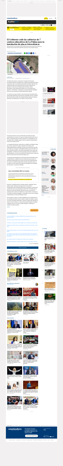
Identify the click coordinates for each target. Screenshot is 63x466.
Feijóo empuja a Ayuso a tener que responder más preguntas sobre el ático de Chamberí (30, 376)
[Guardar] (35, 53)
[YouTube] (51, 25)
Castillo (32, 425)
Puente (30, 425)
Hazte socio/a (46, 18)
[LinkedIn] (33, 53)
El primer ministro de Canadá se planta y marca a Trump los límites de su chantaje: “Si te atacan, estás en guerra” (14, 264)
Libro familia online (51, 425)
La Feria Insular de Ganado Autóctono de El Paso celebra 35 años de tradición (50, 277)
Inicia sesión (50, 18)
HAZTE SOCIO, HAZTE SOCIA (31, 435)
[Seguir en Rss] (53, 436)
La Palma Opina (53, 149)
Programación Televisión (55, 425)
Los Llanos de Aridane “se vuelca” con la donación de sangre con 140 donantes (30, 298)
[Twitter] (41, 25)
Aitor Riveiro (25, 378)
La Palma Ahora (9, 77)
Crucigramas (13, 425)
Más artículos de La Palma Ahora (13, 283)
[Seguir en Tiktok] (52, 436)
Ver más (42, 195)
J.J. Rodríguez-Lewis (47, 291)
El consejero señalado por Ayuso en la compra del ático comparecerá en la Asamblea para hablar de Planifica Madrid (30, 391)
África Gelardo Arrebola (30, 378)
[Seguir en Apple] (45, 429)
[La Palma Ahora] (13, 22)
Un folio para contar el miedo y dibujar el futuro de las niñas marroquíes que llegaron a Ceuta (13, 361)
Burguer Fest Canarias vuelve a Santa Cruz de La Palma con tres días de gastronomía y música (50, 302)
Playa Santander (35, 425)
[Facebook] (44, 25)
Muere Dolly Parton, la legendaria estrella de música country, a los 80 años (14, 376)
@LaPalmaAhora (11, 284)
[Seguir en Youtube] (50, 436)
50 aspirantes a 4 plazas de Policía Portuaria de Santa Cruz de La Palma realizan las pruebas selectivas (30, 312)
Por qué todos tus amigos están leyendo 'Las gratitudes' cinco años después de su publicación (14, 278)
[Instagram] (47, 25)
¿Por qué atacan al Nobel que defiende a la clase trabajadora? (29, 278)
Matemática (17, 425)
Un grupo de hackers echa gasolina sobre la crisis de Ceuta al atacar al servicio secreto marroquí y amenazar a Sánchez (30, 346)
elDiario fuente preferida (45, 425)
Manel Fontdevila (25, 263)
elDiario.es (8, 333)
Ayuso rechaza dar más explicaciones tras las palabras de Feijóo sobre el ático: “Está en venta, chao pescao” (14, 391)
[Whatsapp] (25, 53)
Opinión (34, 26)
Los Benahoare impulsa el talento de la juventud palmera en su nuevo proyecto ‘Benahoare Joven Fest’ (14, 298)
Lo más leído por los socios (12, 251)
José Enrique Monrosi (26, 333)
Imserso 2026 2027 (21, 425)
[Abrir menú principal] (55, 18)
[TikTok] (49, 25)
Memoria (24, 425)
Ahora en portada (10, 318)
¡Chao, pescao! (26, 262)
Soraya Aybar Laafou (10, 363)
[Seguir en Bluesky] (44, 436)
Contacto (39, 26)
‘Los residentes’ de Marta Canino (48, 93)
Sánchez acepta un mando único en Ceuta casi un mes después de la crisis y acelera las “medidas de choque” (30, 330)
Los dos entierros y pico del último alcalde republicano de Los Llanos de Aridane (50, 251)
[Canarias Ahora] (15, 429)
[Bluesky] (43, 25)
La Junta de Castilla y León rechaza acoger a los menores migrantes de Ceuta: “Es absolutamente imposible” (30, 361)
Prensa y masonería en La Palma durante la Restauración (50, 289)
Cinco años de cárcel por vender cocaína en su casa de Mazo (45, 112)
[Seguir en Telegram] (47, 436)
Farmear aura (27, 425)
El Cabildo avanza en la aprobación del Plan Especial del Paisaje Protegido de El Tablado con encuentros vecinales (14, 313)
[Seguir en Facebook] (46, 436)
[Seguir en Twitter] (45, 436)
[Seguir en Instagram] (49, 436)
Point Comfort (38, 425)
